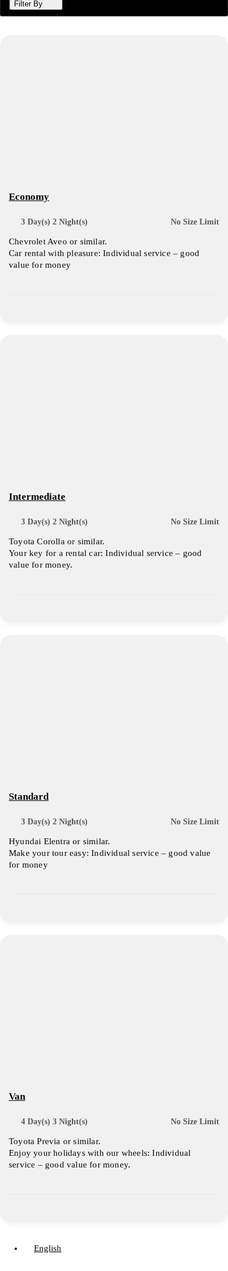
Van (17, 1096)
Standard (29, 796)
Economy (29, 196)
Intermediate (37, 496)
